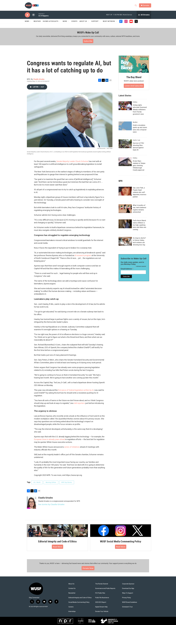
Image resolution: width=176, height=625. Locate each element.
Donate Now (88, 568)
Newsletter (71, 593)
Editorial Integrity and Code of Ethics (57, 541)
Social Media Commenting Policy (78, 602)
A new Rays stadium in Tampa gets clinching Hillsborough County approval (139, 165)
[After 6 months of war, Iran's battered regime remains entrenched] (125, 208)
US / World (37, 482)
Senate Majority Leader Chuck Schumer (72, 161)
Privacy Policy (126, 597)
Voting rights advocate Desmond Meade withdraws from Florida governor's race (140, 109)
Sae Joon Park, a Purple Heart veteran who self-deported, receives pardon (139, 192)
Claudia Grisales (39, 79)
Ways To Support (127, 593)
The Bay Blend (133, 77)
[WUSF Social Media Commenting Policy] (120, 530)
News (27, 21)
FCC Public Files (100, 593)
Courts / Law (136, 140)
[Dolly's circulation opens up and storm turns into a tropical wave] (125, 125)
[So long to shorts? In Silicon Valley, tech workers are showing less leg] (125, 241)
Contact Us (71, 588)
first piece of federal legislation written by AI (76, 390)
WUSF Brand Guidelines (129, 602)
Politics (135, 102)
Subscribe (88, 41)
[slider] (36, 15)
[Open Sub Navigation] (31, 21)
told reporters (79, 403)
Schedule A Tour (127, 607)
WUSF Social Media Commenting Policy (120, 541)
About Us (71, 584)
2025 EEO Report (100, 602)
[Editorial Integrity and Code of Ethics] (57, 530)
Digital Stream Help (101, 607)
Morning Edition (51, 482)
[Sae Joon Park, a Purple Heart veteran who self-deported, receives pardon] (125, 191)
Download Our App (128, 588)
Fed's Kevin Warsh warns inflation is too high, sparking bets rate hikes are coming (139, 225)
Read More (57, 546)
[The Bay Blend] (134, 64)
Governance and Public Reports (105, 588)
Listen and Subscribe (134, 85)
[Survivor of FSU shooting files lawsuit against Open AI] (125, 143)
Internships (72, 611)
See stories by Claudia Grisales (51, 504)
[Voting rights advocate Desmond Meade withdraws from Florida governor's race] (125, 105)
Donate (146, 5)
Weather (37, 21)
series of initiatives (72, 447)
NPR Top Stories (66, 482)
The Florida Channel (101, 584)
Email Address (127, 269)
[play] (27, 15)
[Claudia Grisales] (31, 502)
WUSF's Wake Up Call (88, 32)
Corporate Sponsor (128, 584)
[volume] (33, 15)
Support (94, 21)
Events (74, 21)
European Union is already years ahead (49, 439)
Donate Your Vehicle (101, 611)
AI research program (83, 255)
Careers (71, 607)
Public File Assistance (102, 597)
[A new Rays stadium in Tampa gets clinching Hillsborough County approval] (125, 161)
